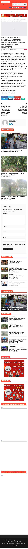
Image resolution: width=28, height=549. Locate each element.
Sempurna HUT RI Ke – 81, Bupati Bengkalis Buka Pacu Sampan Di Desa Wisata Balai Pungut (18, 349)
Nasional (11, 260)
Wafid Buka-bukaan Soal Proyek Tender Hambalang (16, 276)
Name (4, 226)
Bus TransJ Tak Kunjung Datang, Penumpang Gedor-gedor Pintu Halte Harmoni (18, 269)
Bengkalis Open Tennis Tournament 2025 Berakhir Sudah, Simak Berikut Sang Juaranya (6, 110)
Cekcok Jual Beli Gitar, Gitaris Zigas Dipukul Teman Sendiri (17, 283)
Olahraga (11, 274)
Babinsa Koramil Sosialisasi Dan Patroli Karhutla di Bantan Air (13, 197)
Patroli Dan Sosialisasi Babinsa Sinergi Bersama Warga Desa (13, 174)
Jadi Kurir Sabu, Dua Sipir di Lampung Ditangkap (15, 262)
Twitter (12, 96)
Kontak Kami (14, 545)
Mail (23, 98)
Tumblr (11, 98)
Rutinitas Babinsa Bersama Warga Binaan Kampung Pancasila (11, 150)
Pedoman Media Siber (20, 543)
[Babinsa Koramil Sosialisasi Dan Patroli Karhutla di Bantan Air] (14, 187)
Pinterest (17, 98)
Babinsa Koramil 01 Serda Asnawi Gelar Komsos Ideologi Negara (22, 109)
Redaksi (4, 49)
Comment (5, 213)
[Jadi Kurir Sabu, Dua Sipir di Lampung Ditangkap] (4, 262)
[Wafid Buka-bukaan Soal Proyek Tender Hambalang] (4, 276)
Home (2, 19)
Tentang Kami (10, 543)
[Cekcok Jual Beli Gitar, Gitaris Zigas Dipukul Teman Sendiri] (4, 283)
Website (4, 237)
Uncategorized (7, 19)
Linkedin (5, 98)
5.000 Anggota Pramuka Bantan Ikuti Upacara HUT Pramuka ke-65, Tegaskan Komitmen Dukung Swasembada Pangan (18, 340)
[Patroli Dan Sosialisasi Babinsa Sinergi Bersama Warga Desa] (14, 164)
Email (4, 232)
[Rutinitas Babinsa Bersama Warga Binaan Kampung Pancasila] (14, 141)
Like (25, 49)
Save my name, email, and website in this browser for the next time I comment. (14, 245)
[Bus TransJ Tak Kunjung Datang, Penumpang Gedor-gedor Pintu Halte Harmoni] (4, 269)
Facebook (5, 96)
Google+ (18, 96)
